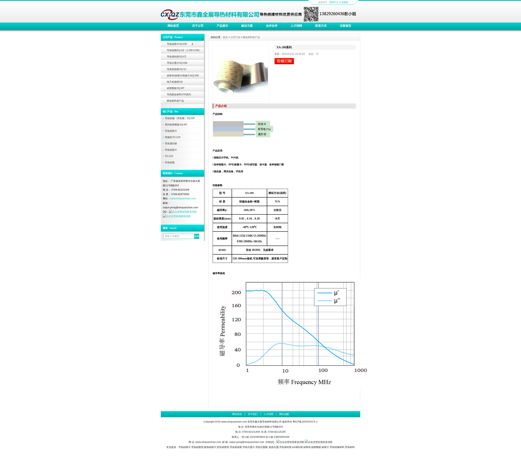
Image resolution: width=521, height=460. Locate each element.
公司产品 (235, 37)
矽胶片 (325, 447)
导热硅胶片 (171, 131)
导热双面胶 (236, 447)
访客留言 (345, 25)
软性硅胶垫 (223, 447)
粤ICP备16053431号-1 (305, 421)
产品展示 (222, 25)
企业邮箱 (343, 2)
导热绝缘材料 (337, 447)
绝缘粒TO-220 (173, 137)
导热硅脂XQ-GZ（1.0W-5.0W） (184, 50)
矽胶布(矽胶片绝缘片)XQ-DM (183, 75)
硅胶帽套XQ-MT (175, 88)
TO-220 (169, 156)
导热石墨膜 (261, 447)
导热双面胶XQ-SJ (176, 69)
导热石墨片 (249, 447)
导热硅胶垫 (197, 447)
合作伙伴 (271, 25)
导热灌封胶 (171, 143)
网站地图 (284, 414)
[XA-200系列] (241, 73)
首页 (225, 37)
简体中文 (333, 2)
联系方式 (321, 25)
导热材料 (350, 447)
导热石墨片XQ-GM (177, 62)
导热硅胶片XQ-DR (177, 44)
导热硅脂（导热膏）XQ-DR (180, 118)
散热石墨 (274, 447)
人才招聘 (296, 25)
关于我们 (253, 414)
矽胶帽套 (316, 447)
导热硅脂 (170, 162)
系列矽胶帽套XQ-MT (176, 124)
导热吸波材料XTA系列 (179, 94)
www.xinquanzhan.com (183, 198)
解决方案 (247, 25)
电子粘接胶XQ (175, 81)
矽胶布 (307, 447)
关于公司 (198, 25)
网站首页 (173, 25)
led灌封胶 (297, 447)
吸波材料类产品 (175, 100)
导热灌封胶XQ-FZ (176, 56)
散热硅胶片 (210, 447)
